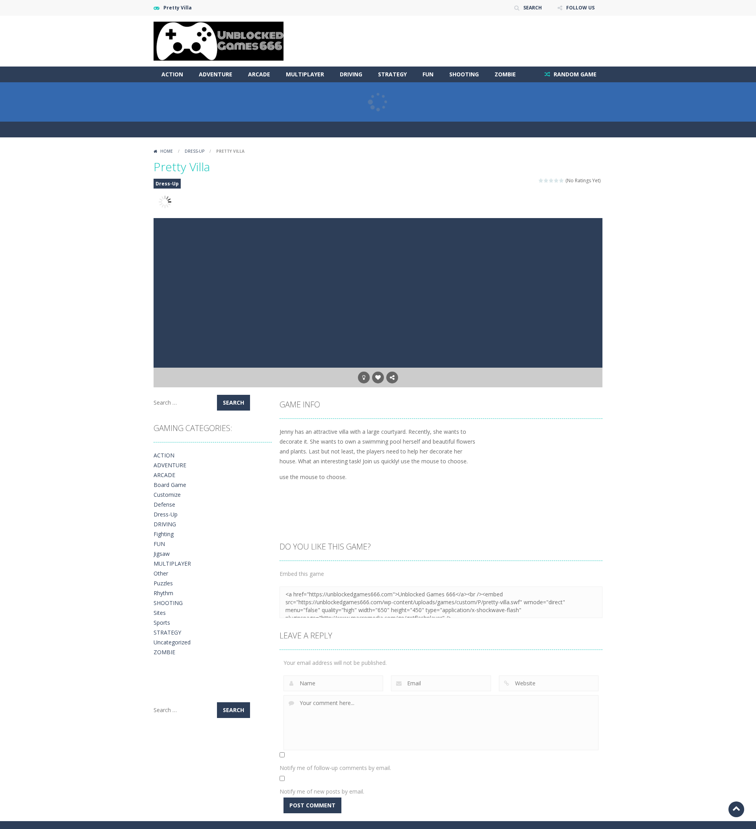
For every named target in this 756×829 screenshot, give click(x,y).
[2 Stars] (546, 180)
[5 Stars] (561, 180)
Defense (164, 504)
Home (166, 151)
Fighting (164, 534)
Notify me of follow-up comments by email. (335, 768)
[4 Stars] (556, 180)
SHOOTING (464, 74)
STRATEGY (392, 74)
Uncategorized (172, 642)
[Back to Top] (736, 809)
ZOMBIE (505, 74)
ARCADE (259, 74)
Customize (167, 494)
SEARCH (532, 7)
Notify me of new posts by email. (322, 791)
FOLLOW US (580, 7)
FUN (428, 74)
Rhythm (163, 593)
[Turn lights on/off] (364, 377)
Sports (162, 622)
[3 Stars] (551, 180)
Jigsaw (162, 553)
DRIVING (351, 74)
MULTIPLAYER (305, 74)
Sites (160, 612)
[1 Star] (541, 180)
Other (161, 573)
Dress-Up (194, 151)
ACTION (172, 74)
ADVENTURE (215, 74)
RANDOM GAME (574, 74)
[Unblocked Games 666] (219, 40)
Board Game (170, 485)
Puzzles (163, 583)
